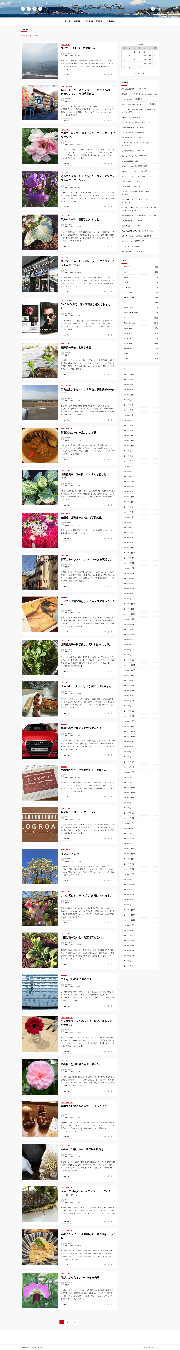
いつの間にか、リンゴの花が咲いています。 (86, 896)
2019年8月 (127, 624)
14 (129, 59)
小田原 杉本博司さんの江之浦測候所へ (134, 216)
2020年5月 (127, 578)
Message (76, 21)
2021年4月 (127, 527)
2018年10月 (128, 675)
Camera (126, 277)
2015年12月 (128, 849)
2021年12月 (128, 497)
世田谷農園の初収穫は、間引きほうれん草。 (86, 644)
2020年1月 (127, 599)
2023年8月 (127, 405)
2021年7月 (127, 512)
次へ (74, 1322)
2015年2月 (127, 900)
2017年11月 (128, 731)
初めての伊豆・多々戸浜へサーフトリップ (135, 200)
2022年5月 (127, 471)
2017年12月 (128, 726)
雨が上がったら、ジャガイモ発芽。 (81, 1277)
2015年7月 (127, 874)
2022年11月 (128, 441)
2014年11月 (128, 915)
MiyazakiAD (110, 21)
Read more (66, 75)
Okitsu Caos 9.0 (126, 117)
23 (140, 63)
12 (155, 56)
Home (67, 21)
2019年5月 (127, 640)
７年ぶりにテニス (127, 99)
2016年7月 (127, 813)
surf (125, 303)
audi (125, 272)
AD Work (64, 597)
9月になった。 (126, 246)
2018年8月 (127, 685)
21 (129, 63)
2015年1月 (127, 905)
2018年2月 (127, 716)
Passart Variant (129, 297)
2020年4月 (127, 583)
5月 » (142, 73)
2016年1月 (127, 844)
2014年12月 (128, 910)
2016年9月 (127, 803)
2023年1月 (127, 430)
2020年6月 (127, 573)
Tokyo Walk (65, 129)
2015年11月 (128, 854)
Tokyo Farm (65, 215)
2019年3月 (127, 650)
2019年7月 (127, 629)
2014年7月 (127, 935)
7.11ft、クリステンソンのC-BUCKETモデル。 (136, 143)
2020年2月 (127, 594)
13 (124, 59)
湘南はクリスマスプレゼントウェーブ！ (134, 94)
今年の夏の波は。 (127, 138)
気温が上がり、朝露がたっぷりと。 (81, 219)
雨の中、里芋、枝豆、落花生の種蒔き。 (83, 1149)
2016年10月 (128, 798)
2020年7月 (127, 568)
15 (134, 59)
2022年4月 (127, 476)
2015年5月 (127, 884)
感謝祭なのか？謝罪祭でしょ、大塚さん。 (85, 770)
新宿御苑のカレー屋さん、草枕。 (80, 433)
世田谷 (126, 354)
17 (145, 59)
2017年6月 (127, 757)
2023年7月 (127, 410)
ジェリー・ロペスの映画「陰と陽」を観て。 (136, 192)
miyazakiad (68, 53)
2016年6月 (127, 818)
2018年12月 (128, 665)
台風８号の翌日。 (127, 251)
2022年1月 (127, 492)
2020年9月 (127, 558)
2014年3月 (127, 956)
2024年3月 (127, 385)
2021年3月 (127, 532)
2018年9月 (127, 680)
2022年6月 (127, 466)
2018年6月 (127, 696)
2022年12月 (128, 436)
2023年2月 (127, 425)
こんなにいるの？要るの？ (76, 979)
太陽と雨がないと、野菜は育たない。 (82, 937)
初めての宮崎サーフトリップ (130, 122)
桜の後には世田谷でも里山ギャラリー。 (84, 1064)
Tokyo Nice (128, 333)
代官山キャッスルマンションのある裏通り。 (86, 559)
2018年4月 (127, 706)
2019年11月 (128, 609)
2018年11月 (128, 670)
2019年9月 (127, 619)
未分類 (126, 359)
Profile (99, 21)
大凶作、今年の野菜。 (128, 128)
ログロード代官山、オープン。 (79, 812)
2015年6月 (127, 879)
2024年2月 (127, 390)
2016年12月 (128, 787)
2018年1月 (127, 721)
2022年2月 (127, 487)
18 (150, 59)
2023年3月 (127, 420)
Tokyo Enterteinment (131, 313)
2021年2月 (127, 538)
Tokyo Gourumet (67, 429)
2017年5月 (127, 762)
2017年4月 (127, 767)
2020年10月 (128, 553)
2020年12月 (128, 548)
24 (145, 63)
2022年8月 (127, 456)
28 (129, 67)
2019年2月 (127, 655)
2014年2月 (127, 961)
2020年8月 (127, 563)
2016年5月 (127, 823)
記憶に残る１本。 (127, 181)
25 (150, 63)
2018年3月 (127, 711)
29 (134, 67)
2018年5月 (127, 701)
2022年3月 (127, 481)
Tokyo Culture (66, 86)
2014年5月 (127, 946)
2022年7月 (127, 461)
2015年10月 (128, 859)
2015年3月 (127, 895)
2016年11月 (128, 793)
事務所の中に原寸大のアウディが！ (81, 728)
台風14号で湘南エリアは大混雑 (131, 236)
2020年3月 (127, 589)
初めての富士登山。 (128, 151)
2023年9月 (127, 400)
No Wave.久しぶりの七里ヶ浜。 (79, 48)
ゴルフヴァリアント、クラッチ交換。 (133, 176)
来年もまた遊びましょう (129, 89)
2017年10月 (128, 736)
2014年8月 (127, 930)
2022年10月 (128, 446)
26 (155, 63)
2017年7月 (127, 752)
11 (150, 56)
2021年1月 (127, 543)
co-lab (126, 282)
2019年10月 (128, 614)
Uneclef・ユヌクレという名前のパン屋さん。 (87, 686)
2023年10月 (128, 395)
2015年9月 (127, 864)
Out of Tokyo (66, 386)
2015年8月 (127, 869)
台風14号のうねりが (128, 241)
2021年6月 (127, 517)
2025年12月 (128, 374)
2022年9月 (127, 451)
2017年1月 (127, 782)
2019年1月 (127, 660)
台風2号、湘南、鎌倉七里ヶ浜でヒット (134, 104)
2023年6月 (127, 415)
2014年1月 (127, 966)
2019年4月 (127, 645)
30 (140, 67)
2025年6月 (127, 379)
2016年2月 (127, 838)
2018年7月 (127, 691)
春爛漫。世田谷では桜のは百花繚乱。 (82, 518)
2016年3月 (127, 833)
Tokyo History (128, 328)
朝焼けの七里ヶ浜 (127, 226)
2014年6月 (127, 940)
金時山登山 (125, 161)
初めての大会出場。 (128, 133)
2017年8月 (127, 747)
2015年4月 (127, 889)
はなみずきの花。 (71, 854)
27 (124, 67)
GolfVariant (127, 287)
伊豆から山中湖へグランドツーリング (133, 231)
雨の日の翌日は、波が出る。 (130, 171)
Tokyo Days (88, 21)
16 (140, 59)
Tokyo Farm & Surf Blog (97, 7)
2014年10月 (128, 920)
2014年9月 (127, 925)
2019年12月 (128, 604)
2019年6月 (127, 634)
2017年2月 (127, 777)
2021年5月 (127, 522)
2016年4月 (127, 828)
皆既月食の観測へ (127, 221)
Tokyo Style (65, 44)
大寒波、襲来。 (126, 187)
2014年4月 (127, 951)
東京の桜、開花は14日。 (129, 166)
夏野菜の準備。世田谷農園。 (77, 348)
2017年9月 (127, 742)
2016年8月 (127, 808)
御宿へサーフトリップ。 (129, 156)
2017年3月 (127, 772)
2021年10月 (128, 502)
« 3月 (137, 73)
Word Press (128, 348)
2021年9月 (127, 507)
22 (134, 63)
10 (145, 56)
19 (155, 59)
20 (124, 63)
